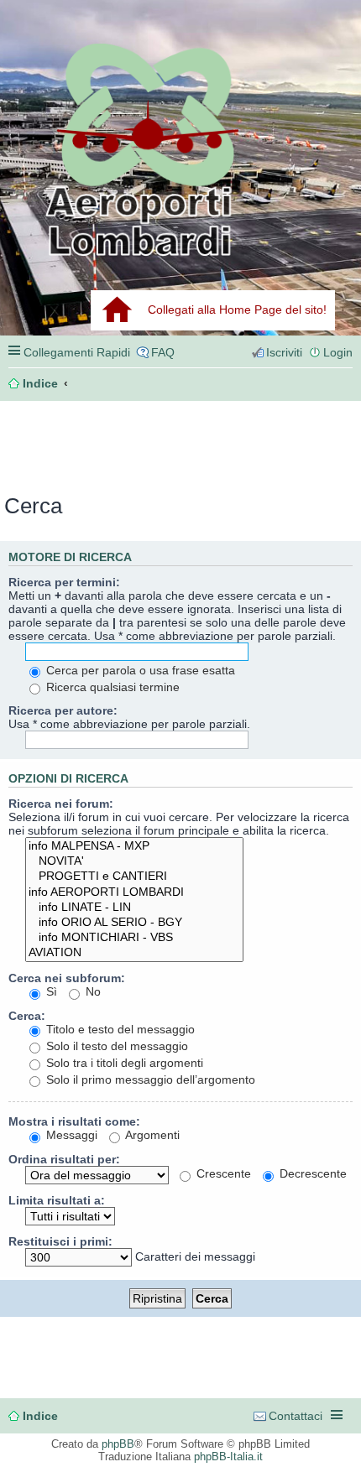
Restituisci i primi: (60, 1241)
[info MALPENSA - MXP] (134, 846)
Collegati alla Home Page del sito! (237, 309)
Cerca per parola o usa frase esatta (139, 670)
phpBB (118, 1444)
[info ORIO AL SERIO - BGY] (134, 922)
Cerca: (26, 1015)
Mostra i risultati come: (74, 1121)
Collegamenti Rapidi (77, 352)
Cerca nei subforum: (66, 978)
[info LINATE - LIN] (134, 907)
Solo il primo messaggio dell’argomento (149, 1079)
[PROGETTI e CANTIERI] (134, 876)
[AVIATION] (134, 952)
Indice (40, 1416)
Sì (50, 991)
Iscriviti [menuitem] (284, 352)
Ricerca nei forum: (60, 803)
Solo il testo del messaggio (115, 1046)
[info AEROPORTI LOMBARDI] (134, 892)
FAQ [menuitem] (163, 352)
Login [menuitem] (338, 352)
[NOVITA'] (134, 861)
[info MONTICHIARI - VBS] (134, 937)
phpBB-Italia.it (228, 1456)
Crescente (222, 1173)
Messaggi (70, 1135)
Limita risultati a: (56, 1200)
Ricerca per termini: (64, 582)
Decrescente (311, 1173)
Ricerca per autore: (63, 710)
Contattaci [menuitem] (295, 1416)
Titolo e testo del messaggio (119, 1029)
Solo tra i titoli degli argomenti (123, 1062)
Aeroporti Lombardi (180, 148)
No (91, 991)
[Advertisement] (89, 442)
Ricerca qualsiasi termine (111, 687)
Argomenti (151, 1135)
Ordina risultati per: (64, 1159)
